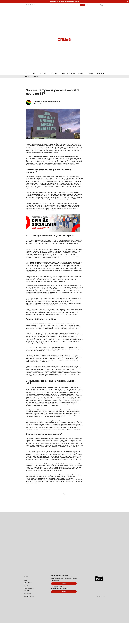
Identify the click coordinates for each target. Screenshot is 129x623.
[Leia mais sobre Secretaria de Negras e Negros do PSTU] (29, 102)
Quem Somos (27, 593)
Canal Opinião (101, 73)
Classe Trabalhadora (68, 73)
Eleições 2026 (35, 76)
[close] (127, 2)
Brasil (26, 73)
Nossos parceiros (28, 594)
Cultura (90, 73)
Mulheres (26, 583)
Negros (26, 585)
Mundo (33, 73)
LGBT (25, 587)
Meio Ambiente (43, 73)
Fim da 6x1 (26, 76)
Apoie (82, 5)
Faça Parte (64, 591)
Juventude (81, 73)
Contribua (64, 583)
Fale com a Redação (29, 596)
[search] (101, 5)
